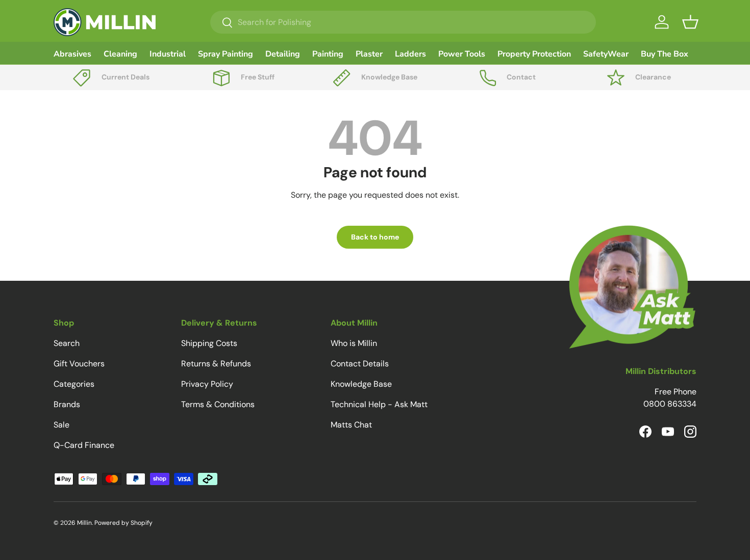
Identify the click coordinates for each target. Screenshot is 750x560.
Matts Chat (351, 424)
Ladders (410, 54)
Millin (84, 523)
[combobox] (403, 22)
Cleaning (120, 54)
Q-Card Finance (84, 445)
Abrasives (72, 54)
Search (67, 343)
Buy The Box (664, 54)
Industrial (167, 54)
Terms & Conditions (218, 404)
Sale (61, 424)
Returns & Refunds (216, 363)
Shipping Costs (209, 343)
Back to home (375, 237)
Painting (327, 54)
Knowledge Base (361, 384)
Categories (74, 384)
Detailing (282, 54)
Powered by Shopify (123, 523)
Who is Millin (354, 343)
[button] (690, 22)
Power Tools (461, 54)
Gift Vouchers (79, 363)
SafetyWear (606, 54)
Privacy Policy (207, 384)
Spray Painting (225, 54)
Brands (67, 404)
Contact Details (360, 363)
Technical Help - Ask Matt (379, 404)
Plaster (369, 54)
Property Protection (534, 54)
